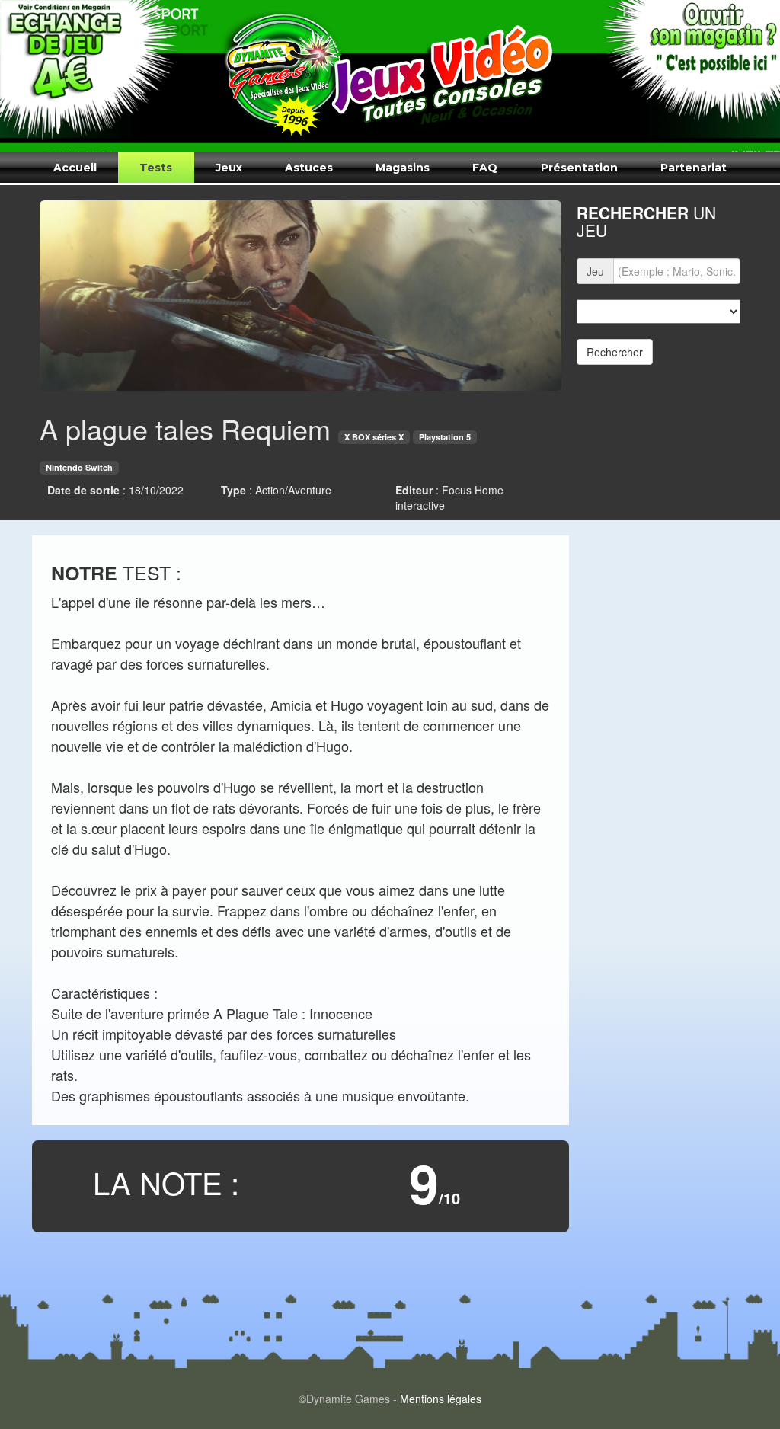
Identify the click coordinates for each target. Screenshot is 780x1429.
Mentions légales (440, 1398)
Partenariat (693, 167)
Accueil (75, 167)
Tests (155, 167)
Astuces (309, 167)
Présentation (579, 167)
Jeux (229, 167)
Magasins (403, 167)
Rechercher (615, 352)
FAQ (484, 167)
